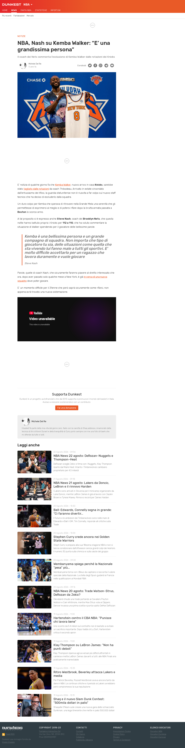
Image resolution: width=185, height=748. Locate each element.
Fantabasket (19, 16)
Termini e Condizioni (121, 740)
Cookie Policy (119, 734)
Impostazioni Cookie (122, 731)
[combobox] (28, 4)
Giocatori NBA (156, 731)
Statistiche (41, 10)
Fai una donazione (66, 408)
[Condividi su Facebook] (95, 65)
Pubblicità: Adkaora (84, 740)
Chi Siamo (80, 734)
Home (4, 10)
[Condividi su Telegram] (106, 65)
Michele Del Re (35, 64)
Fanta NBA (26, 10)
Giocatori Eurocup (158, 737)
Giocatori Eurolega (158, 734)
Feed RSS (10, 734)
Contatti (79, 731)
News (14, 10)
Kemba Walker (63, 184)
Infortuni (55, 10)
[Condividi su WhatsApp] (100, 65)
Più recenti (6, 16)
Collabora (80, 737)
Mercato (30, 16)
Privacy (116, 737)
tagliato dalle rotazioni (36, 188)
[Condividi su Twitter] (90, 65)
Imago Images (8, 742)
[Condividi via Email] (112, 65)
